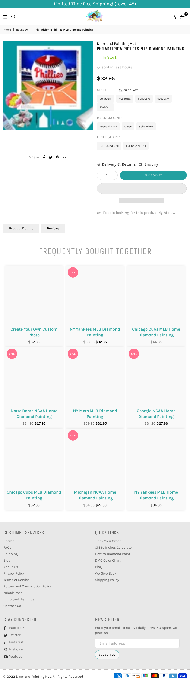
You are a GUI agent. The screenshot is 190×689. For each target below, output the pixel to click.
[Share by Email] (65, 157)
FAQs (7, 547)
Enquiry (150, 164)
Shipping (10, 554)
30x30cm (105, 98)
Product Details (21, 228)
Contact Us (12, 606)
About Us (10, 567)
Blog (6, 560)
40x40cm (125, 98)
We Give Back (105, 573)
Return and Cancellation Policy (27, 586)
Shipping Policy (107, 580)
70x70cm (105, 107)
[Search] (13, 16)
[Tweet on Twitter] (51, 157)
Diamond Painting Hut (116, 43)
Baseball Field (108, 126)
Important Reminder (19, 599)
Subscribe (107, 655)
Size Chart (130, 90)
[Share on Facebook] (44, 157)
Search (8, 541)
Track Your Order (107, 541)
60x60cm (163, 98)
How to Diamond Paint (112, 554)
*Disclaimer (12, 593)
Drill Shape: (109, 137)
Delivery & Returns (118, 164)
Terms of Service (16, 580)
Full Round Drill (109, 146)
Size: (117, 89)
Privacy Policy (14, 573)
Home (7, 29)
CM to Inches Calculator (114, 547)
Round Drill (23, 29)
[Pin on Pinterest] (57, 157)
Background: (110, 117)
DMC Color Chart (108, 560)
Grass (128, 126)
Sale (73, 272)
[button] (142, 188)
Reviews (53, 228)
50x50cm (144, 98)
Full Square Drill (136, 146)
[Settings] (174, 16)
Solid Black (146, 126)
